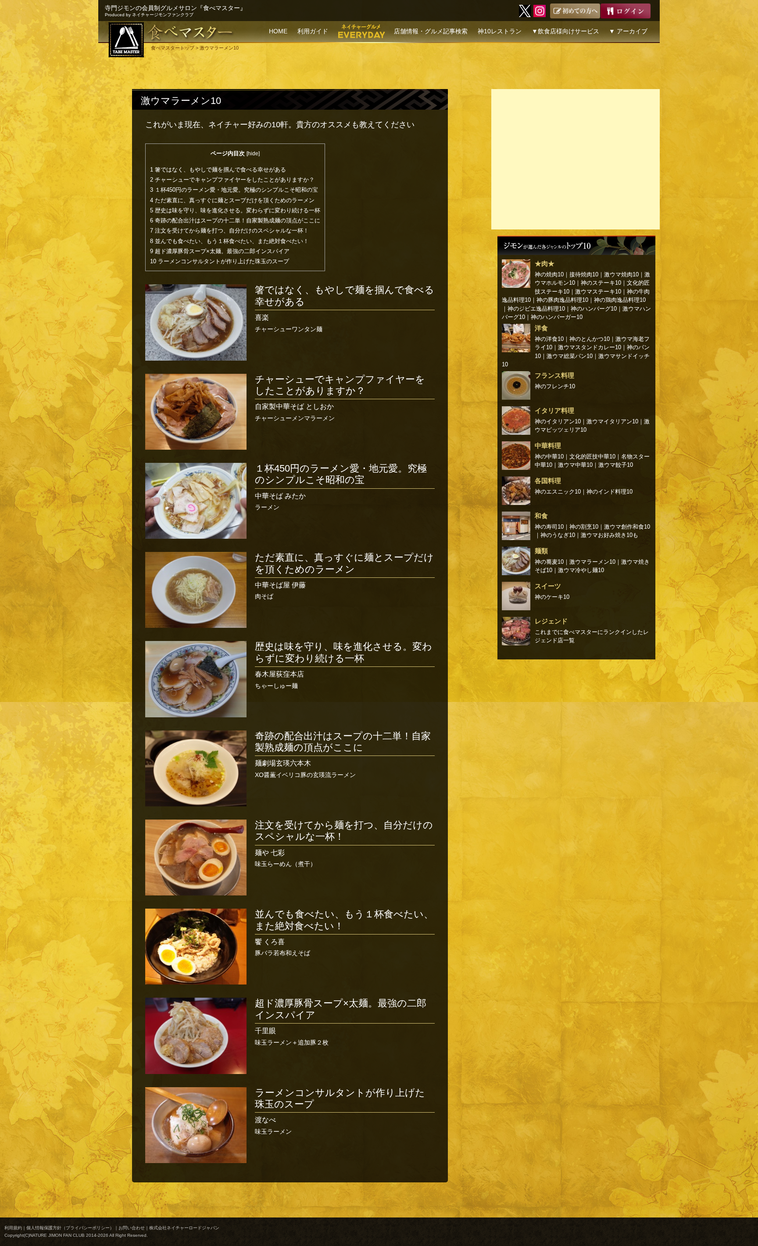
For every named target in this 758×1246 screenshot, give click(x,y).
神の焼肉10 (549, 274)
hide (253, 153)
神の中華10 (549, 456)
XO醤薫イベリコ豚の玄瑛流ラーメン (343, 754)
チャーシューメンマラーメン (340, 398)
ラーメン (341, 487)
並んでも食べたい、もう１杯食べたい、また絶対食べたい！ (229, 241)
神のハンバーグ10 (594, 308)
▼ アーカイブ (628, 31)
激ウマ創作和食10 (627, 526)
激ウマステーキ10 (598, 291)
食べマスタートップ (172, 47)
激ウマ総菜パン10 (570, 356)
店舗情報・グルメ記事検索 (431, 31)
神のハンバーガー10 (557, 317)
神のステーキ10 (601, 282)
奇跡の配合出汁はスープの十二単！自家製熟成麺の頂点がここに (235, 220)
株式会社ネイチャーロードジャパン (184, 1227)
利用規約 (13, 1227)
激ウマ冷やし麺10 (581, 570)
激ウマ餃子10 (615, 465)
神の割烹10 (583, 526)
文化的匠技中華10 (592, 456)
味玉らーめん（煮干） (344, 843)
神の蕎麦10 (549, 562)
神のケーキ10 (552, 597)
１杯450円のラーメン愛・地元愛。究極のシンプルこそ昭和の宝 (234, 189)
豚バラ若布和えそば (344, 932)
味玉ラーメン (340, 1111)
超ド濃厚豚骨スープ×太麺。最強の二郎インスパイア (220, 251)
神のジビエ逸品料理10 (536, 308)
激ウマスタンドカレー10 (589, 347)
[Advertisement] (575, 159)
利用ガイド (312, 31)
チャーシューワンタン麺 (344, 308)
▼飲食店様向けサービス (565, 31)
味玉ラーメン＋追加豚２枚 (340, 1021)
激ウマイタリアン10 (612, 421)
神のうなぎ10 (557, 535)
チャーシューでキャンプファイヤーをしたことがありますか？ (232, 179)
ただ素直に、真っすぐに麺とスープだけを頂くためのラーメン (232, 200)
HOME (278, 31)
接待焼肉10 (583, 274)
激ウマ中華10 (575, 465)
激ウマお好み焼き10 (607, 535)
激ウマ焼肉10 (621, 274)
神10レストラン (500, 31)
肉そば (344, 576)
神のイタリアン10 (558, 421)
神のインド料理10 (609, 491)
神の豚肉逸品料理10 (562, 300)
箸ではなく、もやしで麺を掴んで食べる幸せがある (218, 169)
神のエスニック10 (558, 491)
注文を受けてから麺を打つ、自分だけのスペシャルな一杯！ (229, 230)
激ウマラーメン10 (181, 100)
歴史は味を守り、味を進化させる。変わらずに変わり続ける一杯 (235, 210)
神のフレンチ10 (555, 386)
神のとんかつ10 (589, 339)
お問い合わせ (131, 1227)
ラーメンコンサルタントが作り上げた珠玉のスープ (219, 261)
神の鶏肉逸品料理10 (620, 300)
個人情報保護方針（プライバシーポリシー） (70, 1227)
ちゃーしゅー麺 (343, 665)
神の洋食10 (549, 339)
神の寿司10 (549, 526)
